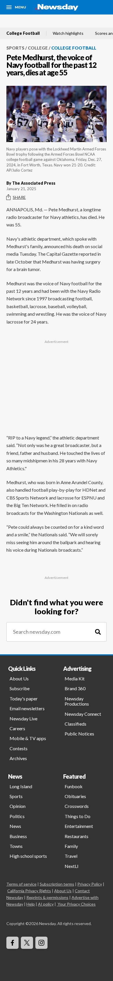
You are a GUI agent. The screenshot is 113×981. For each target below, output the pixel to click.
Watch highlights (68, 33)
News (15, 826)
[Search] (98, 632)
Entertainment (79, 826)
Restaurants (76, 836)
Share (19, 197)
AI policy (46, 904)
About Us (19, 678)
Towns (16, 846)
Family (71, 846)
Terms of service (21, 884)
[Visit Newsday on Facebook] (12, 943)
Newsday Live (23, 718)
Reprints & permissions (47, 897)
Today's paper (24, 698)
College (38, 47)
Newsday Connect (83, 714)
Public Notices (79, 733)
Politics (17, 816)
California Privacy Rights (29, 890)
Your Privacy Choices (77, 904)
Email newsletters (27, 708)
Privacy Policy (89, 884)
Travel (71, 856)
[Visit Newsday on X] (27, 943)
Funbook (74, 786)
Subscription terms (57, 884)
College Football (23, 33)
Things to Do (77, 816)
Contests (19, 748)
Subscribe (20, 688)
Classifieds (75, 723)
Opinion (17, 806)
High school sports (28, 856)
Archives (18, 758)
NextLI (72, 866)
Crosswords (77, 806)
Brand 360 (75, 688)
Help (30, 904)
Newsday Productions (77, 701)
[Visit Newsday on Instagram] (41, 943)
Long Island (21, 786)
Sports (15, 47)
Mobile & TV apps (28, 738)
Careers (17, 728)
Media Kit (75, 678)
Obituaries (75, 796)
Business (18, 836)
